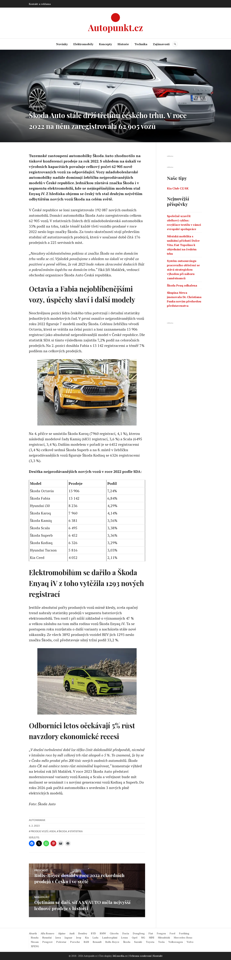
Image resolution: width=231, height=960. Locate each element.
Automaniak (37, 820)
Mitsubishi (164, 937)
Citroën (114, 933)
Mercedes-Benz (183, 937)
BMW (103, 933)
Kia (87, 937)
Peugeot (47, 942)
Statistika (76, 831)
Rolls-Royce (112, 942)
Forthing (184, 933)
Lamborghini (109, 937)
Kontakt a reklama (40, 4)
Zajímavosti (161, 44)
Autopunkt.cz (115, 27)
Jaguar (68, 937)
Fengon (161, 933)
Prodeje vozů (39, 831)
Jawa (58, 937)
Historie (123, 44)
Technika (140, 44)
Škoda (63, 831)
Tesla (161, 942)
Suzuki (138, 942)
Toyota (150, 942)
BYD (93, 933)
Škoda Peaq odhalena (182, 285)
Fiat (151, 933)
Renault (97, 942)
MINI (151, 937)
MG (143, 937)
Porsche (75, 942)
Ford (172, 933)
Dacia (125, 933)
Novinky (62, 44)
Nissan (35, 942)
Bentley (82, 933)
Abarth (33, 933)
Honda (34, 937)
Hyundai (47, 937)
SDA (53, 831)
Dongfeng (139, 933)
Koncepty (105, 44)
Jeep (78, 937)
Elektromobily (83, 44)
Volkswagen (175, 942)
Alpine (62, 933)
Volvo (190, 942)
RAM (86, 942)
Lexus (124, 937)
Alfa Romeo (47, 933)
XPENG (35, 946)
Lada (95, 937)
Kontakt (157, 955)
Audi (72, 933)
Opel (134, 937)
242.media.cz (120, 955)
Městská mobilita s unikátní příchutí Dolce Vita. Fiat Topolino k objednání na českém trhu (183, 245)
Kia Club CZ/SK (178, 188)
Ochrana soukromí (140, 955)
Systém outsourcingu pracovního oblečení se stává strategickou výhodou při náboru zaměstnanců (183, 269)
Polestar (61, 942)
